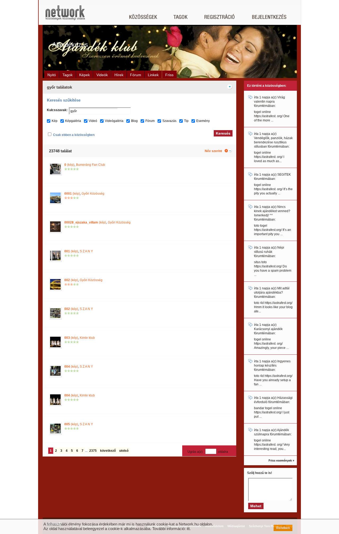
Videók (102, 75)
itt (188, 528)
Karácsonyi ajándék (268, 329)
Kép (54, 121)
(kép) (69, 165)
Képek (84, 75)
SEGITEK (284, 174)
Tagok (68, 75)
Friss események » (281, 460)
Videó (93, 121)
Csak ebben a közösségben (74, 135)
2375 (93, 451)
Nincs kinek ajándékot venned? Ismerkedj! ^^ (272, 211)
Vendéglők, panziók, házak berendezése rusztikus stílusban (273, 142)
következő (108, 451)
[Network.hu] (65, 15)
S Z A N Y (86, 251)
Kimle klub (87, 338)
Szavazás (169, 121)
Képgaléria (73, 121)
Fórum (135, 75)
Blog (134, 121)
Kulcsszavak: (57, 110)
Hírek (118, 75)
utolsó (123, 451)
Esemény (203, 121)
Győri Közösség (93, 193)
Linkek (153, 75)
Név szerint (213, 151)
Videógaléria (114, 121)
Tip (186, 121)
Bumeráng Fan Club (90, 165)
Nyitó (51, 75)
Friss (169, 75)
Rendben (283, 528)
